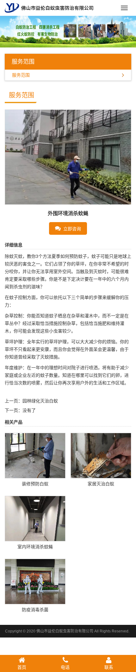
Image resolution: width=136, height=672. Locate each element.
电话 (65, 667)
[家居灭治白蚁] (101, 454)
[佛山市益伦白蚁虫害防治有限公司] (49, 7)
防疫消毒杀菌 (35, 609)
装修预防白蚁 (35, 483)
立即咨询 (71, 228)
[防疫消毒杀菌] (35, 580)
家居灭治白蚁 (101, 483)
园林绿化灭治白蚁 (40, 400)
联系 (108, 667)
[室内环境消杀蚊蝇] (35, 517)
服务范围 (21, 75)
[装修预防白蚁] (35, 454)
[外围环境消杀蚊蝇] (68, 156)
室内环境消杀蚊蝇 (35, 546)
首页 (21, 667)
